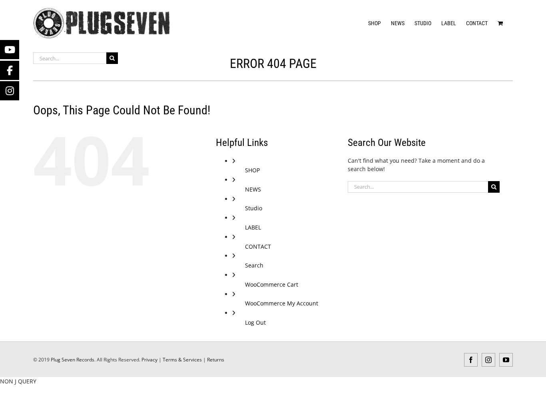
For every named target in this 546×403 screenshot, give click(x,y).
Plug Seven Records (72, 359)
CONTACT (258, 246)
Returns (215, 359)
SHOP (252, 170)
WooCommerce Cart (271, 284)
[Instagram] (9, 90)
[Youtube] (9, 49)
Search (254, 265)
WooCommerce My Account (281, 303)
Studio (253, 208)
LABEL (253, 227)
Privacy (149, 359)
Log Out (255, 322)
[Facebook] (9, 70)
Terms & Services (182, 359)
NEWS (253, 189)
